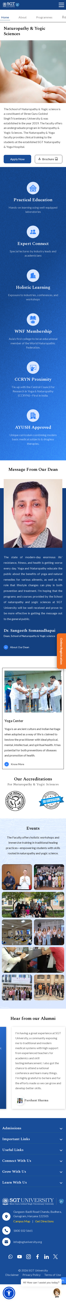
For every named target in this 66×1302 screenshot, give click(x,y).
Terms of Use (52, 1274)
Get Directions (44, 1221)
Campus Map (21, 1221)
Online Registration (61, 651)
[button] (9, 1293)
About (23, 17)
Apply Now (17, 159)
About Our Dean (19, 647)
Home (5, 17)
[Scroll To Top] (63, 1280)
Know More (17, 764)
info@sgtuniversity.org (27, 1242)
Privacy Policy (32, 1274)
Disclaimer (12, 1274)
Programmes (44, 17)
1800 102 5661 (23, 1230)
